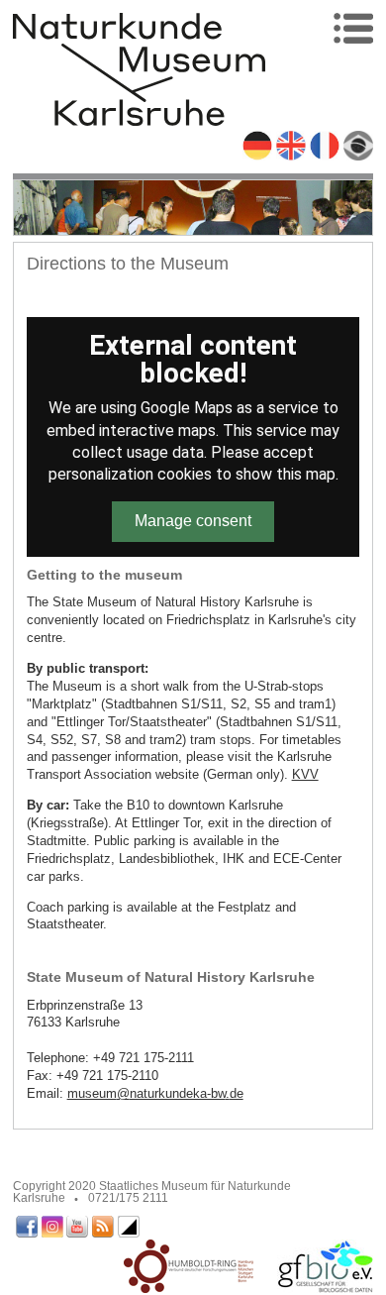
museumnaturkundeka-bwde (155, 1093)
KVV (305, 774)
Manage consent (193, 520)
